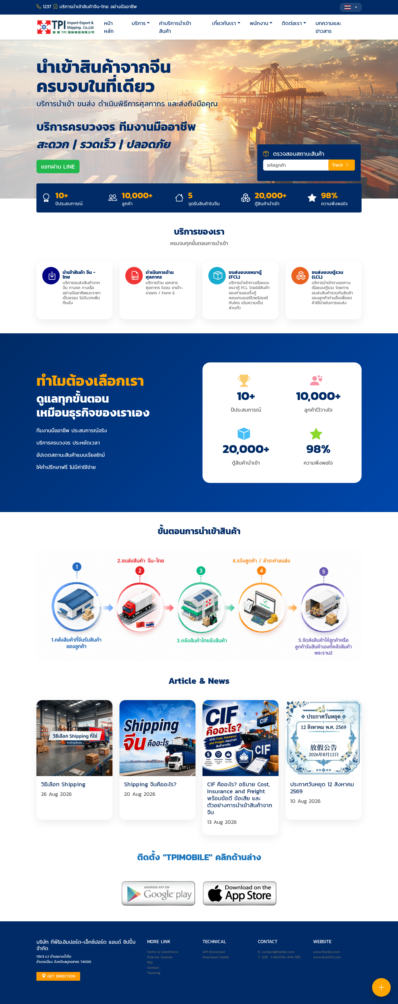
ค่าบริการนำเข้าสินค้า (175, 27)
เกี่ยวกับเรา (224, 23)
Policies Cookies (160, 957)
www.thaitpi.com (326, 952)
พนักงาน (259, 23)
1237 (265, 957)
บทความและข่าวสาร (328, 27)
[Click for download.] (158, 893)
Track (338, 164)
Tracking (154, 972)
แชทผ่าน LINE (58, 166)
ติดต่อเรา (292, 23)
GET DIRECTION (60, 976)
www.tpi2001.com (327, 957)
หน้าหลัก (109, 27)
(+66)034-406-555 (285, 957)
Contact (153, 967)
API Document (213, 952)
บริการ (139, 23)
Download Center (215, 957)
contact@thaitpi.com (278, 952)
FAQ (150, 962)
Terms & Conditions (162, 952)
